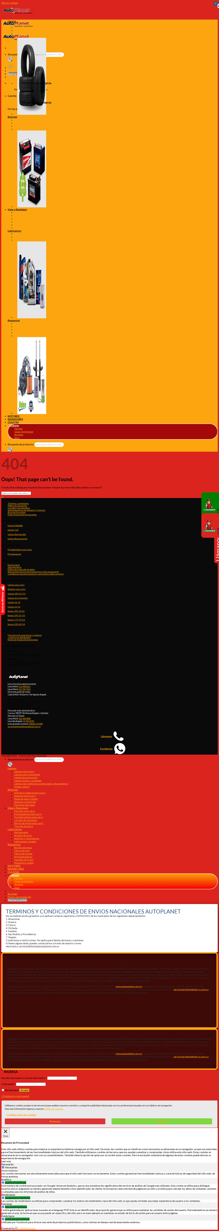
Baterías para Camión (26, 125)
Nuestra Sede (14, 565)
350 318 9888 (24, 718)
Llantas (12, 21)
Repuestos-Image (24, 862)
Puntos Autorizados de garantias (22, 514)
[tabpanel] (109, 1175)
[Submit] (2, 497)
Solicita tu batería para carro (29, 119)
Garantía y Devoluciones (19, 508)
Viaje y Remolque (17, 209)
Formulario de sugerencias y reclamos (25, 635)
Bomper (18, 434)
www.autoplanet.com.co (129, 986)
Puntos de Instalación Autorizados (23, 639)
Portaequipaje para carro (28, 215)
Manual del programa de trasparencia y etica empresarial (33, 571)
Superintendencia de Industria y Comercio (26, 510)
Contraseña (8, 1083)
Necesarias (11, 1167)
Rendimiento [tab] (8, 1194)
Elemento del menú (24, 804)
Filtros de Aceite (23, 329)
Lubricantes (14, 230)
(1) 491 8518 (28, 721)
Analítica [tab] (6, 1179)
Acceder (24, 1090)
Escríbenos (106, 748)
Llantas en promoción (26, 30)
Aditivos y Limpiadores (26, 239)
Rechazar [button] (55, 1121)
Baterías (12, 116)
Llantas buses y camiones (28, 33)
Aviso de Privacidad (16, 512)
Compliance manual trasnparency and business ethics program (36, 574)
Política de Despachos (17, 505)
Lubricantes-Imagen (25, 841)
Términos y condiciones (18, 503)
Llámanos (106, 736)
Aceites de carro (23, 236)
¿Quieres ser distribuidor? (19, 637)
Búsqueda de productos (21, 444)
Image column (21, 786)
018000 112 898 (36, 724)
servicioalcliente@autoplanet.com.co (24, 726)
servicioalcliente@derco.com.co (191, 989)
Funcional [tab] (6, 1203)
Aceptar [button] (162, 1121)
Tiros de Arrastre (23, 227)
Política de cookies (53, 1108)
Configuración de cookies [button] (21, 1114)
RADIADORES (15, 419)
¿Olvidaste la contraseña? (15, 1096)
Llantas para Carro (24, 24)
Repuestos (14, 320)
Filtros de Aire (22, 326)
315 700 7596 (24, 689)
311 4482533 (24, 686)
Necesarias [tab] (7, 1164)
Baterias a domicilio (25, 128)
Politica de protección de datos (21, 569)
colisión (14, 425)
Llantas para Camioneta (27, 27)
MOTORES (13, 416)
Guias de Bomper (23, 431)
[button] (6, 1161)
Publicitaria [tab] (7, 1216)
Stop (17, 437)
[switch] (3, 1182)
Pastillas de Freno (24, 335)
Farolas (18, 428)
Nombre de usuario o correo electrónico (24, 1077)
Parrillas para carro (24, 212)
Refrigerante (21, 233)
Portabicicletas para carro (28, 218)
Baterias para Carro (25, 122)
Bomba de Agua (23, 323)
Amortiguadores (23, 332)
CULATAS (13, 422)
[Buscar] (10, 59)
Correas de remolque (25, 221)
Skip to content (9, 2)
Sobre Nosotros (14, 567)
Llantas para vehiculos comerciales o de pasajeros (41, 36)
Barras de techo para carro (28, 224)
